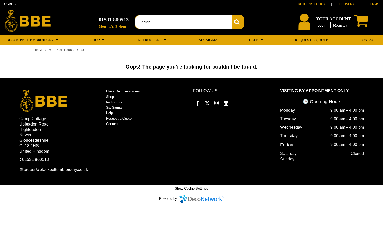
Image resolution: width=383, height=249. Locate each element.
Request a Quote (119, 118)
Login (321, 25)
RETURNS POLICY (311, 4)
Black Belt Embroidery (123, 91)
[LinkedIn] (226, 103)
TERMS (373, 4)
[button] (33, 40)
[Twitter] (207, 103)
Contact (112, 124)
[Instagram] (216, 103)
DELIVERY (347, 4)
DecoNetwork (201, 199)
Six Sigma (114, 107)
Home (39, 50)
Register (340, 25)
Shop (110, 97)
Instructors (114, 102)
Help (109, 113)
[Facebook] (198, 103)
